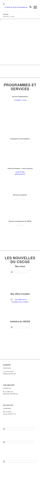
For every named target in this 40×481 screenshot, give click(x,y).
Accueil (5, 14)
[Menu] (34, 7)
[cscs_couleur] (16, 7)
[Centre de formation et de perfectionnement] (20, 180)
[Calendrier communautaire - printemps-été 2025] (20, 280)
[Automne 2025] (20, 150)
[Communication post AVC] (20, 233)
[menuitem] (29, 7)
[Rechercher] (29, 7)
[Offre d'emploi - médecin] (20, 307)
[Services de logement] (20, 206)
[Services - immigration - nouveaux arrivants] (20, 116)
